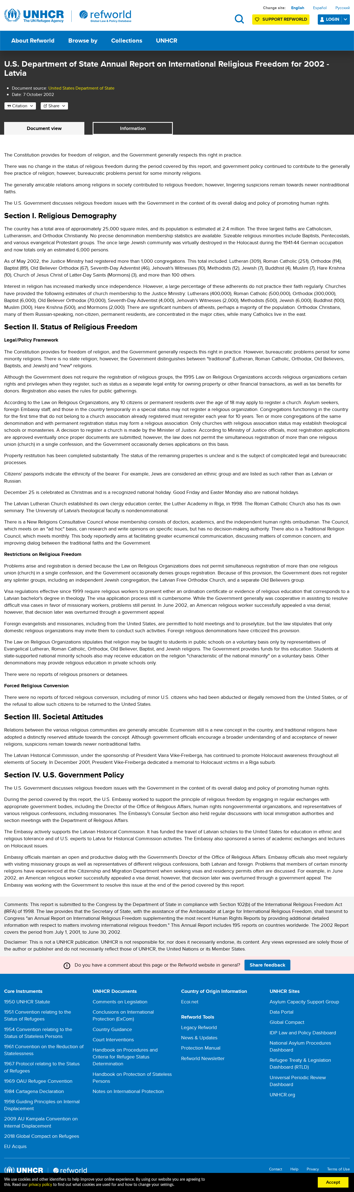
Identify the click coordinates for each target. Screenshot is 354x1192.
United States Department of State (81, 88)
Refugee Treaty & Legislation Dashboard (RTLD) (300, 1063)
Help (294, 1169)
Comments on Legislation (120, 1001)
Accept (333, 1182)
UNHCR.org (282, 1094)
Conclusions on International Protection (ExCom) (123, 1015)
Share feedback (267, 965)
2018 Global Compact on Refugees (41, 1136)
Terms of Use (338, 1169)
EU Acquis (15, 1146)
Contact (275, 1169)
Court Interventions (113, 1039)
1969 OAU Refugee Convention (38, 1081)
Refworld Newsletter (203, 1058)
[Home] (67, 15)
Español (320, 8)
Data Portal (281, 1011)
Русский (342, 8)
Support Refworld (284, 19)
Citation (19, 106)
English (297, 8)
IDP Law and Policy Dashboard (303, 1032)
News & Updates (199, 1037)
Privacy (313, 1169)
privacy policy (40, 1185)
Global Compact (287, 1022)
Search (239, 19)
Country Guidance (112, 1029)
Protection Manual (200, 1047)
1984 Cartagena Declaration (34, 1091)
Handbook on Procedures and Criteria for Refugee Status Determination (125, 1056)
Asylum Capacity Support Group (304, 1001)
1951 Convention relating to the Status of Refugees (37, 1015)
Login (332, 19)
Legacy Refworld (199, 1027)
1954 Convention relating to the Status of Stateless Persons (38, 1033)
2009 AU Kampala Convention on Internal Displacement (41, 1122)
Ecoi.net (189, 1001)
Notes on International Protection (128, 1091)
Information (133, 128)
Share (53, 106)
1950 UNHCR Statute (27, 1001)
